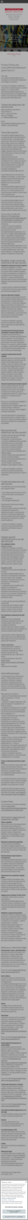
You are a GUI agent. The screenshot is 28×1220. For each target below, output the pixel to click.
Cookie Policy (4, 1200)
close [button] (26, 1182)
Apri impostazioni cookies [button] (14, 1207)
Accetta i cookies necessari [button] (14, 1211)
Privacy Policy (11, 1200)
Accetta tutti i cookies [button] (14, 1216)
